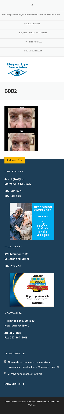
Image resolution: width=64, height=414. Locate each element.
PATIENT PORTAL (33, 42)
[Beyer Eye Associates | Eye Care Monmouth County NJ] (17, 69)
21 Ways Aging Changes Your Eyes (25, 373)
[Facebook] (32, 5)
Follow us (11, 160)
